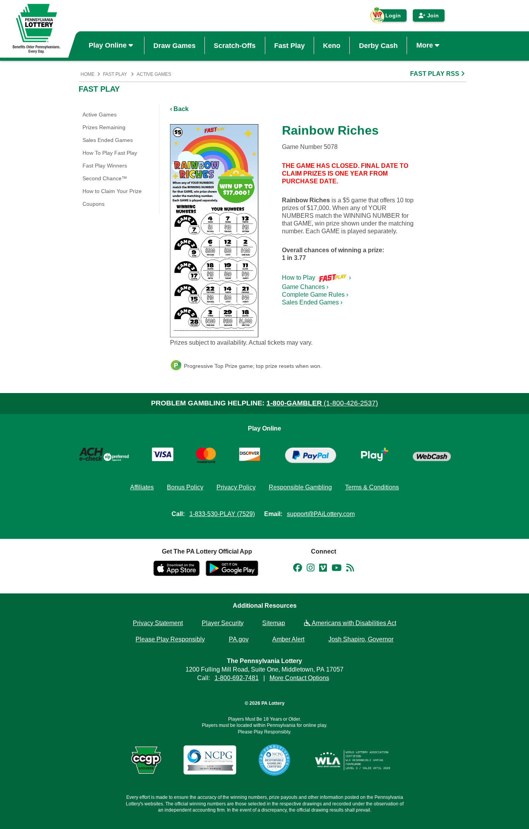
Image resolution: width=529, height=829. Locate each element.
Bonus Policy (185, 487)
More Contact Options (299, 678)
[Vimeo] (323, 569)
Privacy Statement (158, 623)
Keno (331, 45)
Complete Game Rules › (315, 294)
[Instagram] (310, 569)
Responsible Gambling (300, 487)
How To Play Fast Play (109, 153)
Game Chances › (305, 287)
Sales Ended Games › (312, 302)
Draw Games (174, 45)
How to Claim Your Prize (112, 191)
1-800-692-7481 (237, 678)
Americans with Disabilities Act (353, 623)
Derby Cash (378, 45)
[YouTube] (336, 569)
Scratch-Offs (235, 45)
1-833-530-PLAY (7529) (222, 514)
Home (87, 74)
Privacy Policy (236, 487)
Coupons (93, 204)
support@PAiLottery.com (321, 514)
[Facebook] (297, 569)
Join (432, 15)
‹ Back (179, 109)
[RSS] (350, 569)
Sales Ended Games (107, 140)
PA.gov (239, 639)
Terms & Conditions (372, 487)
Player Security (223, 623)
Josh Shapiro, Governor (360, 639)
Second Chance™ (104, 178)
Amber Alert (288, 639)
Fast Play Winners (104, 165)
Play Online (109, 45)
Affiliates (142, 487)
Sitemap (273, 623)
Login (389, 17)
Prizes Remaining (103, 127)
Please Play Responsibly (170, 639)
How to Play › (316, 277)
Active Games (154, 74)
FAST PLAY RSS (435, 73)
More (425, 45)
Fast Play (289, 45)
